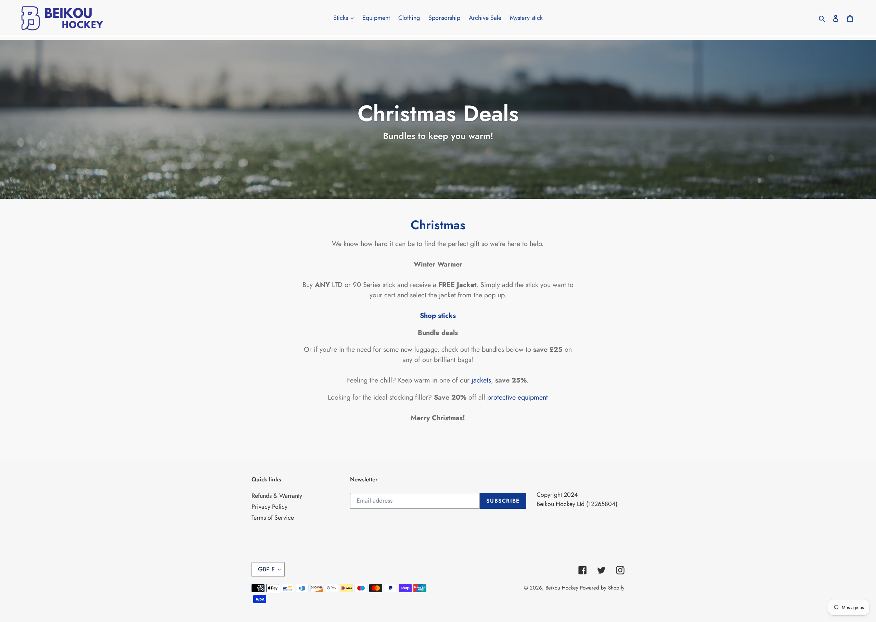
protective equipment (517, 397)
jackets (480, 380)
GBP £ (266, 569)
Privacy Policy (269, 506)
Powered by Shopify (602, 588)
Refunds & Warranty (277, 495)
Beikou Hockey (561, 588)
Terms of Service (273, 517)
